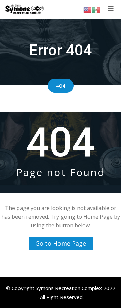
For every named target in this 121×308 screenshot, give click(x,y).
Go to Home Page (60, 243)
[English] (87, 9)
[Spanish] (96, 9)
